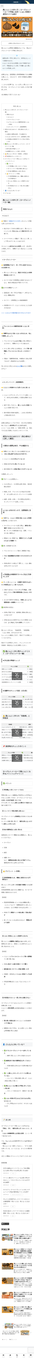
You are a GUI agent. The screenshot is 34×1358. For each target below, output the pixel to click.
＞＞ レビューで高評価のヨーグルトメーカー (16, 313)
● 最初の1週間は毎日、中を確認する (17, 134)
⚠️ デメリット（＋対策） (14, 173)
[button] (30, 664)
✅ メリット (10, 163)
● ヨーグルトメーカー (14, 119)
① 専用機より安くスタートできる (17, 166)
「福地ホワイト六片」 (15, 221)
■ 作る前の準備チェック (13, 148)
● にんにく (11, 117)
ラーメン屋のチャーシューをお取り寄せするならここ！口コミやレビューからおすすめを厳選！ (16, 1180)
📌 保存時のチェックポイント (13, 156)
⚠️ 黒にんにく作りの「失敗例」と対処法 (16, 154)
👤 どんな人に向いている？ (12, 190)
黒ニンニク (6, 1223)
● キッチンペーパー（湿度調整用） (17, 127)
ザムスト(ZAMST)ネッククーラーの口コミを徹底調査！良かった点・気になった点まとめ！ (16, 1201)
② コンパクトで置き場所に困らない (18, 168)
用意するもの (10, 114)
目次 (14, 106)
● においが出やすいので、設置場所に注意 (18, 136)
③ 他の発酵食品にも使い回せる (16, 171)
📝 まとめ (8, 193)
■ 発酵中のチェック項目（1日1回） (16, 151)
